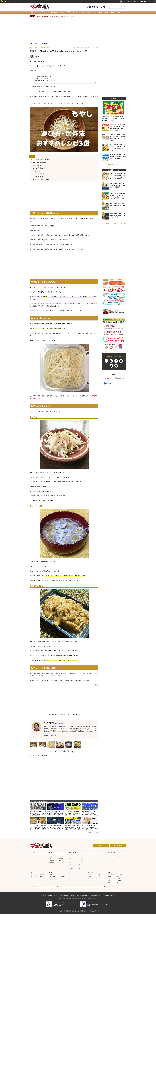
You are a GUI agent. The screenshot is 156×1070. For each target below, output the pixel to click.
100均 (80, 855)
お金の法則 (119, 874)
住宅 (109, 878)
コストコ (81, 857)
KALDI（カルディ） (73, 857)
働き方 (109, 876)
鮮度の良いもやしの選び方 (41, 162)
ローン (93, 12)
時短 (118, 882)
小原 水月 (49, 723)
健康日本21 (37, 230)
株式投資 (61, 855)
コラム (112, 12)
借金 (80, 874)
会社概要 (100, 895)
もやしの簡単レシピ (39, 168)
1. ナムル (37, 171)
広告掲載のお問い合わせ (69, 895)
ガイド (56, 886)
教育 (109, 882)
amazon (71, 868)
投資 (63, 12)
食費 (70, 864)
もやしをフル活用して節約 (41, 180)
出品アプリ (81, 858)
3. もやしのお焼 (39, 177)
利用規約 (77, 895)
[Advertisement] (64, 777)
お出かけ (110, 857)
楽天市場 (81, 860)
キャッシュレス (72, 866)
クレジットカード (82, 866)
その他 (118, 12)
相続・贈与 (52, 876)
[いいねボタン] (73, 715)
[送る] (64, 751)
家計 (109, 880)
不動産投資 (61, 857)
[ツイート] (55, 751)
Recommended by (91, 832)
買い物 (118, 855)
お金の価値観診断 (55, 12)
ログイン (101, 846)
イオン (70, 860)
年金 (60, 874)
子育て (118, 878)
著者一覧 (44, 895)
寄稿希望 (61, 895)
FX (50, 858)
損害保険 (42, 874)
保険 (83, 12)
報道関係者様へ (50, 895)
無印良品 (71, 862)
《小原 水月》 (94, 685)
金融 (118, 857)
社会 (99, 876)
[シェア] (59, 751)
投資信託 (52, 857)
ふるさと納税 (62, 876)
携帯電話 (81, 868)
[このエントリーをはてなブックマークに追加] (73, 751)
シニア (90, 852)
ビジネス (100, 12)
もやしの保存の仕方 (39, 165)
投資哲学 (52, 862)
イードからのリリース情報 (108, 895)
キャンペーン (76, 12)
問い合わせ (56, 895)
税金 (88, 12)
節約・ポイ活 (68, 12)
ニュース (46, 12)
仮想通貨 (61, 858)
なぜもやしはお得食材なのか (41, 159)
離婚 (118, 876)
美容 (80, 864)
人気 (40, 12)
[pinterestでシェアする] (68, 751)
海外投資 (52, 860)
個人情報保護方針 (94, 895)
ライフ (106, 12)
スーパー (81, 862)
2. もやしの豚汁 (39, 174)
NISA (60, 860)
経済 (90, 876)
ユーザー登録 (118, 846)
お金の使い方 (111, 874)
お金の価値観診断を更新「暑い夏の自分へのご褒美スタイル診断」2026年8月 (55, 16)
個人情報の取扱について (84, 895)
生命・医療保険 (34, 876)
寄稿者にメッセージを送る (51, 735)
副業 (99, 874)
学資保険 (42, 876)
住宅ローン (71, 874)
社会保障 (119, 880)
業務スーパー (72, 858)
